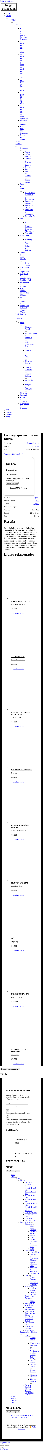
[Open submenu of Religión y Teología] (26, 391)
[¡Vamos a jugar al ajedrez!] (24, 1029)
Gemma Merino (33, 443)
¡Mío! (13, 938)
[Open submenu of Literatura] (21, 150)
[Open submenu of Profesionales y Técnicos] (16, 321)
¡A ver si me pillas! (20, 601)
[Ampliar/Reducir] (1, 1445)
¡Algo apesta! (17, 657)
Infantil (20, 454)
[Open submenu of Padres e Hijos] (21, 191)
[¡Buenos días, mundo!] (24, 750)
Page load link (5, 1442)
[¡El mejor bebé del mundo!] (24, 805)
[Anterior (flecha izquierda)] (1, 1447)
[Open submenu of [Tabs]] (12, 22)
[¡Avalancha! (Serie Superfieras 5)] (24, 692)
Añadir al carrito (12, 483)
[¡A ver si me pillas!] (24, 581)
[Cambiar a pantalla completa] (3, 1445)
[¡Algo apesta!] (24, 637)
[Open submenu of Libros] (7, 18)
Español (36, 504)
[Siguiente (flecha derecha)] (3, 1447)
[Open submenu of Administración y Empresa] (26, 340)
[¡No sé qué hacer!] (24, 974)
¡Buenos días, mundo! (21, 770)
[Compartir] (6, 1445)
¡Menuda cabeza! (19, 883)
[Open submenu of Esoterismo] (34, 1287)
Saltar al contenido (7, 1)
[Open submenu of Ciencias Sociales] (26, 331)
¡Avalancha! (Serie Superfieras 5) (20, 713)
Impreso (36, 497)
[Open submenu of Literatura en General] (26, 178)
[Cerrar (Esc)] (8, 1445)
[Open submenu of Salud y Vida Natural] (21, 261)
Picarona (35, 446)
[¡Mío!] (24, 918)
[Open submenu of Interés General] (16, 146)
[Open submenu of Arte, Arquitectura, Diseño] (35, 1353)
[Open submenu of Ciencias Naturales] (26, 372)
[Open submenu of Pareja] (30, 1275)
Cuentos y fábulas (11, 454)
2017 (37, 501)
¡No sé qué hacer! (20, 994)
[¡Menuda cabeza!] (24, 863)
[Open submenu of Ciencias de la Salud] (26, 359)
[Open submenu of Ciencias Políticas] (26, 378)
